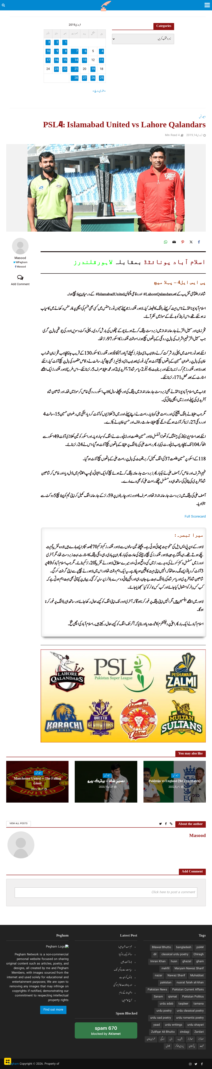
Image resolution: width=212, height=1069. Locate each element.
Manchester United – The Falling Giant (37, 781)
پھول (168, 1046)
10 (48, 51)
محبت (202, 1046)
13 (84, 60)
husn (174, 961)
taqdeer (183, 1003)
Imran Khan (158, 961)
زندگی (162, 1039)
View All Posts (19, 824)
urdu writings (173, 1025)
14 (76, 60)
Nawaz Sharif (176, 975)
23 (56, 69)
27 (84, 78)
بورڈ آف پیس (126, 962)
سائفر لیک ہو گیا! (125, 954)
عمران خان (151, 1039)
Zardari (199, 1032)
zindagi (184, 1032)
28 (76, 78)
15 (65, 60)
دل (171, 1039)
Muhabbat (197, 975)
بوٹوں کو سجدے (125, 977)
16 (56, 60)
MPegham (22, 262)
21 (76, 69)
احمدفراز (190, 1039)
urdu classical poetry (190, 1010)
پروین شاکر (179, 1046)
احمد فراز (201, 1039)
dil (154, 954)
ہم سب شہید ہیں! (125, 947)
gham (200, 961)
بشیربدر (180, 1039)
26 (93, 78)
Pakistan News (157, 989)
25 (101, 78)
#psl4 (200, 947)
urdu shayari (195, 1025)
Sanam (158, 996)
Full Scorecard (195, 517)
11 (101, 60)
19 (93, 69)
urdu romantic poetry (190, 1018)
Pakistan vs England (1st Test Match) (174, 781)
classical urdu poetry (174, 954)
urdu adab (166, 1003)
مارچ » (96, 91)
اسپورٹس (202, 117)
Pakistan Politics (193, 996)
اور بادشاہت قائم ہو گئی (122, 985)
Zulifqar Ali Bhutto (163, 1032)
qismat (172, 996)
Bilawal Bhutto (161, 947)
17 (48, 60)
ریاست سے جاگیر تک (123, 970)
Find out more (53, 1010)
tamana (199, 1003)
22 (65, 69)
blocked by (101, 1032)
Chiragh (199, 954)
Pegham (13, 1064)
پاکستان (192, 1046)
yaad (156, 1025)
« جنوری (102, 91)
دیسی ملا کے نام (125, 993)
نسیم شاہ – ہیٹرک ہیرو (106, 781)
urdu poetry (164, 1010)
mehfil (165, 968)
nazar (158, 975)
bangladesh (183, 947)
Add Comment (20, 284)
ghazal (186, 961)
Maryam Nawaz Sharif (189, 968)
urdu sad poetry (160, 1018)
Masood (20, 258)
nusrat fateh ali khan (190, 982)
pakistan (165, 982)
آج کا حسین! (127, 1000)
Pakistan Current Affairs (188, 989)
